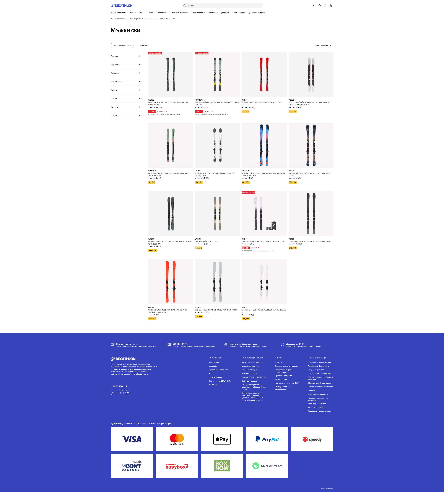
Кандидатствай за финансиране (282, 388)
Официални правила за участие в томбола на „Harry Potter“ (254, 387)
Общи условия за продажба (319, 373)
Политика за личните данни (320, 362)
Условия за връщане (250, 373)
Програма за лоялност (218, 370)
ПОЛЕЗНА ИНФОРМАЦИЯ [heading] (252, 358)
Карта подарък (281, 379)
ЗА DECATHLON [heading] (215, 358)
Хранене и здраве (180, 13)
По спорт (115, 107)
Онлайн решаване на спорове (320, 387)
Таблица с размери (250, 381)
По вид (114, 90)
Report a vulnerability (316, 407)
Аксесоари (163, 13)
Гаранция (312, 390)
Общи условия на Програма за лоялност (320, 378)
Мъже (132, 13)
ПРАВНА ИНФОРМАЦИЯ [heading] (317, 358)
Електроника (197, 13)
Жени (142, 13)
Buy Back (278, 362)
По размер (115, 64)
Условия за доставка (250, 366)
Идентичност (214, 362)
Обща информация (316, 370)
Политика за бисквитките (318, 366)
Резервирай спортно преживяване (283, 371)
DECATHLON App (215, 377)
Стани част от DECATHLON (220, 381)
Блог (211, 373)
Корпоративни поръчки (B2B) (287, 383)
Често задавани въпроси (252, 362)
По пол (114, 98)
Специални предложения (219, 13)
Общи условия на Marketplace (254, 377)
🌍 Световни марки (257, 13)
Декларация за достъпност (319, 411)
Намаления (239, 13)
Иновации (213, 366)
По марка (115, 73)
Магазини (213, 385)
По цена (114, 56)
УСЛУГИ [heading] (278, 358)
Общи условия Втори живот (319, 383)
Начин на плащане (250, 370)
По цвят (114, 115)
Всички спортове (118, 13)
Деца (151, 13)
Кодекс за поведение (317, 404)
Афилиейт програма (283, 376)
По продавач (116, 81)
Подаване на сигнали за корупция (318, 399)
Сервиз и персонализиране (286, 366)
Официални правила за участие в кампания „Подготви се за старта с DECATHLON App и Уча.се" (252, 396)
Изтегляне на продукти (318, 394)
